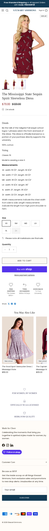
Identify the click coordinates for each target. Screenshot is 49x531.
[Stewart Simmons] (24, 10)
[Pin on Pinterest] (15, 304)
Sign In (41, 10)
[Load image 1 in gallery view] (24, 45)
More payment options (24, 275)
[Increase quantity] (14, 249)
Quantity (6, 244)
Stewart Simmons (15, 522)
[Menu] (3, 10)
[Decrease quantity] (4, 249)
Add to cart (24, 260)
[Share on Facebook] (12, 304)
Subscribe (24, 498)
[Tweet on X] (9, 304)
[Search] (8, 10)
